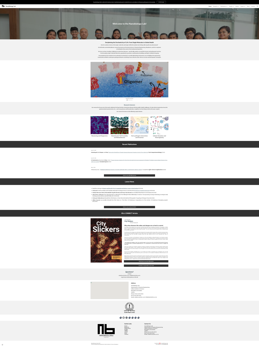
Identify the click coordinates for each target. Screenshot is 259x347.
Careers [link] (242, 6)
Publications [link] (223, 6)
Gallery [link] (237, 6)
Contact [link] (253, 6)
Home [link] (210, 6)
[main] (129, 24)
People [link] (230, 6)
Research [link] (215, 6)
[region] (129, 2)
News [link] (248, 6)
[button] (257, 6)
